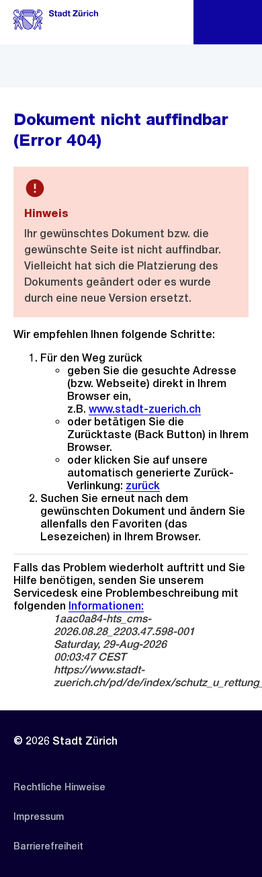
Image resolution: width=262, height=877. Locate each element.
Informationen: (106, 605)
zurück (143, 485)
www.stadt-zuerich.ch (145, 409)
